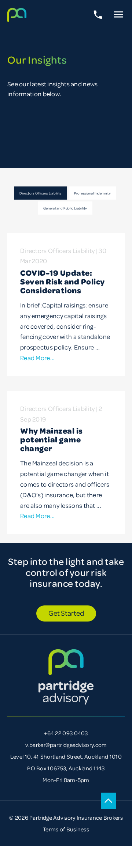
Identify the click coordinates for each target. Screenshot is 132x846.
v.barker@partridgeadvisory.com (66, 745)
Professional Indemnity (92, 193)
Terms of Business (66, 829)
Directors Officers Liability (40, 193)
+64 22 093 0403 (66, 733)
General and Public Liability (65, 208)
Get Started (66, 613)
